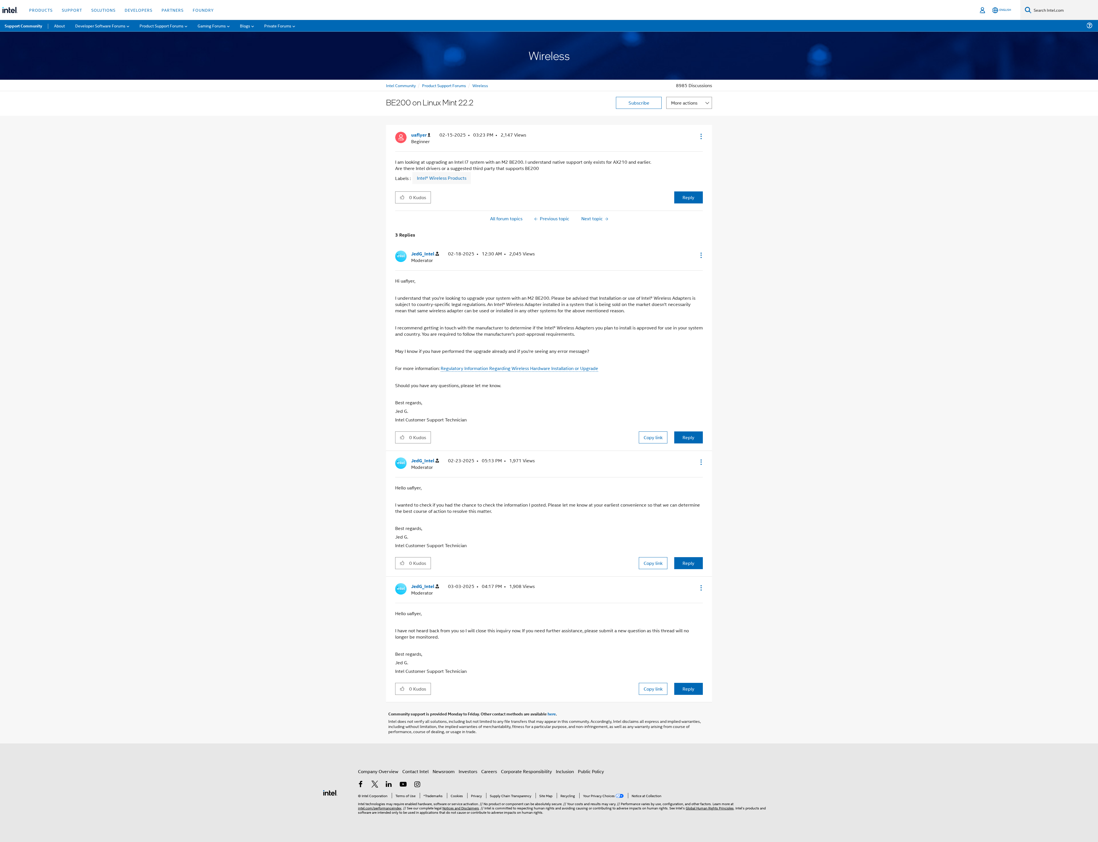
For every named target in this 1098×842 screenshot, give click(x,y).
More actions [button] (684, 102)
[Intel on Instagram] (417, 784)
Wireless (480, 85)
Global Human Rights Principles (710, 808)
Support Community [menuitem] (23, 26)
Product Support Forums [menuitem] (162, 26)
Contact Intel (415, 771)
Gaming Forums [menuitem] (212, 26)
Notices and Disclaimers (460, 808)
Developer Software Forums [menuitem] (100, 26)
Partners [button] (173, 10)
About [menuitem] (59, 26)
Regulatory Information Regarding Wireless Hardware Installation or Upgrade (519, 368)
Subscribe (638, 102)
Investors (468, 771)
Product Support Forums (444, 85)
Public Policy (591, 771)
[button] (700, 136)
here (552, 714)
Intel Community (401, 85)
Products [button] (41, 10)
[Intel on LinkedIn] (389, 784)
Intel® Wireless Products (441, 178)
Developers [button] (138, 10)
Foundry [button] (203, 10)
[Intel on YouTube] (403, 784)
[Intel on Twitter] (375, 784)
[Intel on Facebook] (360, 784)
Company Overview (378, 771)
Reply (688, 197)
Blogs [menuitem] (245, 26)
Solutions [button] (103, 10)
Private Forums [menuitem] (277, 26)
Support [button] (72, 10)
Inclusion (565, 771)
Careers (489, 771)
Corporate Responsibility (526, 771)
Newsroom (444, 771)
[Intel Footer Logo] (330, 792)
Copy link (653, 437)
